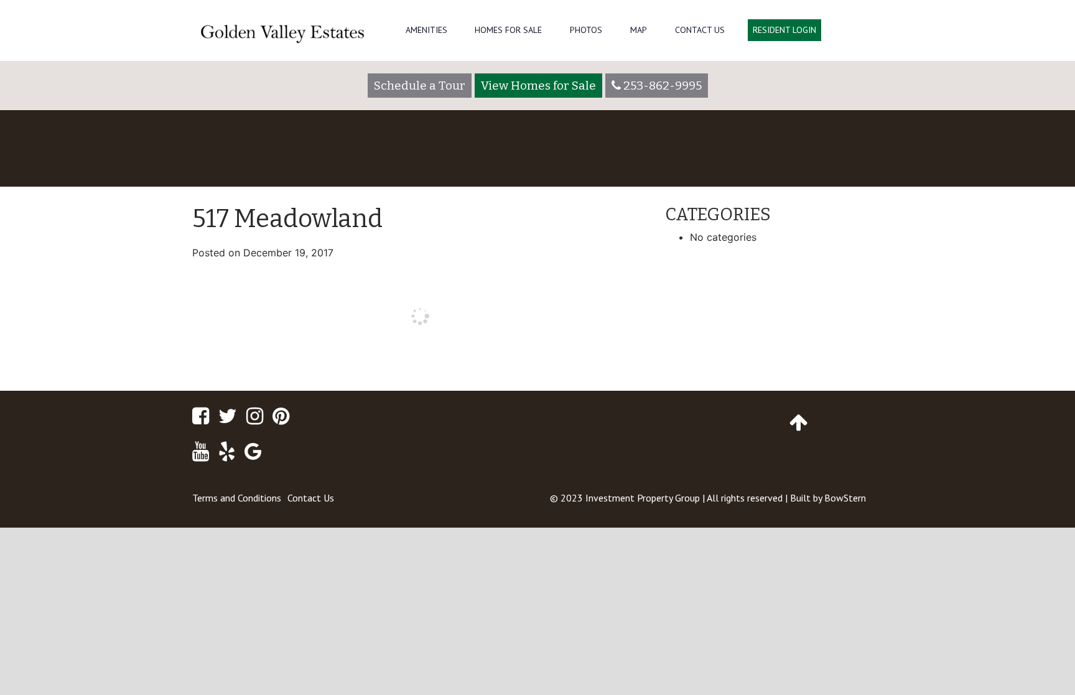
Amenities (426, 29)
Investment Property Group (642, 498)
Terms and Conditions (236, 498)
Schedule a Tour (419, 85)
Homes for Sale (508, 29)
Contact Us (700, 29)
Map (638, 29)
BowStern (845, 498)
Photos (586, 29)
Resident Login (784, 29)
